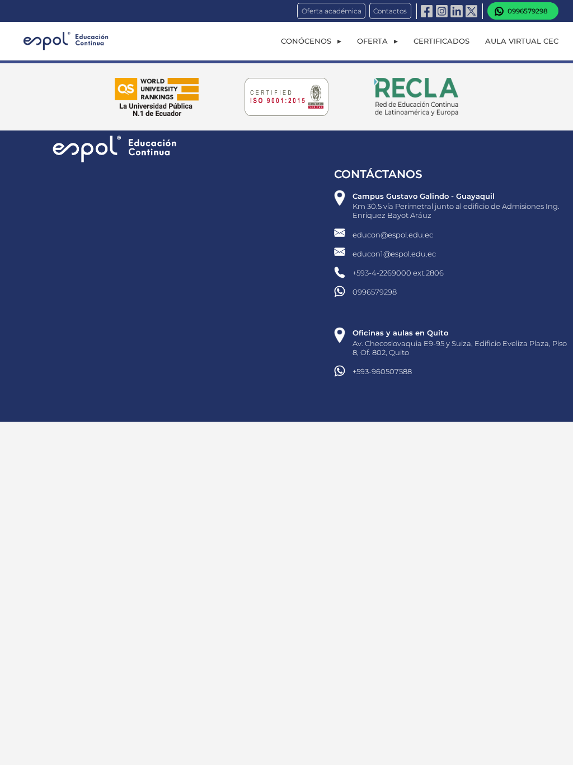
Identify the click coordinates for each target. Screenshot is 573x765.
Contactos (390, 11)
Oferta (372, 40)
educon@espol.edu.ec (393, 234)
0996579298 (375, 291)
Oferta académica (331, 11)
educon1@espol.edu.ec (394, 253)
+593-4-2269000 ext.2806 (398, 272)
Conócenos (306, 40)
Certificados (441, 40)
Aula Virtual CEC (521, 40)
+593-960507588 (382, 371)
